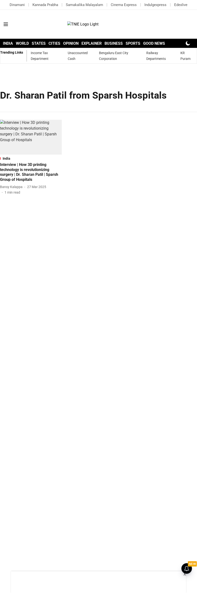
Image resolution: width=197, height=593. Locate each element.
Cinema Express (124, 5)
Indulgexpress (155, 5)
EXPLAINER (91, 43)
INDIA (8, 43)
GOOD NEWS (154, 43)
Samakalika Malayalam (84, 5)
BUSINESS (114, 43)
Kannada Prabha (45, 5)
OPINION (71, 43)
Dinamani (17, 5)
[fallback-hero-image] (31, 137)
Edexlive (180, 5)
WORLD (22, 43)
